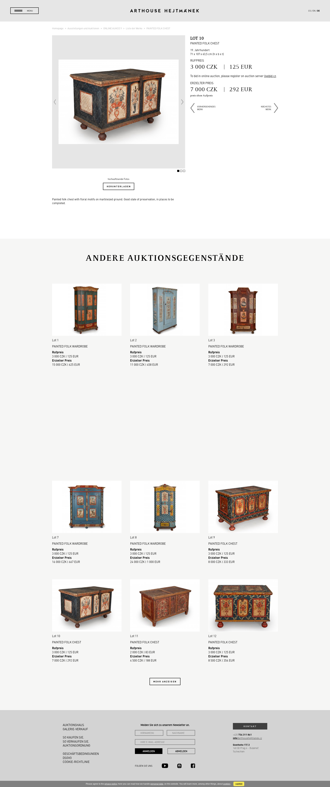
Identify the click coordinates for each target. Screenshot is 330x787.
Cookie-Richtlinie (76, 762)
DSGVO (67, 758)
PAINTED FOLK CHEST (158, 28)
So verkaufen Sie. (76, 741)
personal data (156, 784)
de (318, 10)
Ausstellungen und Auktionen (84, 28)
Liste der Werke (134, 28)
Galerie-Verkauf (75, 729)
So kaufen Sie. (73, 737)
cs (309, 10)
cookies (226, 784)
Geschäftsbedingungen (81, 754)
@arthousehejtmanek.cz (247, 738)
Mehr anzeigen (165, 681)
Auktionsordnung (76, 745)
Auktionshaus (73, 725)
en (314, 10)
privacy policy (110, 784)
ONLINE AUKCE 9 (112, 28)
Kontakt (250, 726)
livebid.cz (270, 76)
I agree (239, 784)
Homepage (58, 28)
